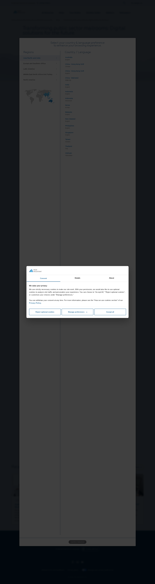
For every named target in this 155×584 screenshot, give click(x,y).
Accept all (110, 312)
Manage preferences (76, 312)
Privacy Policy (35, 303)
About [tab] (111, 278)
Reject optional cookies (45, 312)
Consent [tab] (43, 278)
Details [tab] (77, 278)
